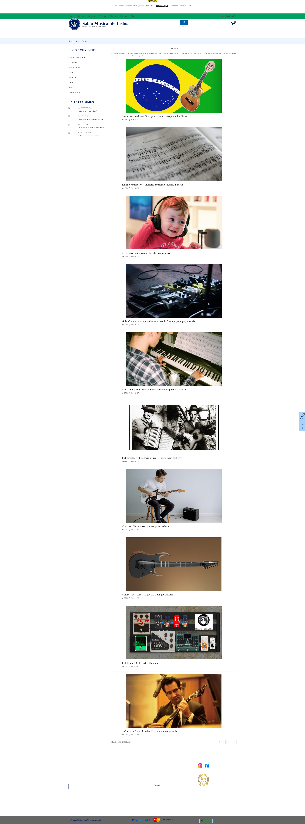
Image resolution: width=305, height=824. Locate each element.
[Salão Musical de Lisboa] (74, 24)
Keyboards (213, 35)
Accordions (103, 31)
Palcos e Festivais (74, 92)
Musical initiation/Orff (87, 35)
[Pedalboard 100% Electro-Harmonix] (174, 632)
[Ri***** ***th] (69, 116)
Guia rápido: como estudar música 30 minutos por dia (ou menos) (155, 389)
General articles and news (77, 57)
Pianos (159, 35)
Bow (163, 31)
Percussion (129, 35)
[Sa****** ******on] (69, 108)
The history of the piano (166, 777)
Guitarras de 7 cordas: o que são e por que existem (147, 594)
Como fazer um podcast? (88, 111)
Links (73, 768)
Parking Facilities (77, 777)
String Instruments (190, 31)
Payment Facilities (78, 781)
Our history (161, 774)
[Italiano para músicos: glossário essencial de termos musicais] (174, 154)
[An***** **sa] (69, 124)
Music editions (224, 31)
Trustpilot (157, 785)
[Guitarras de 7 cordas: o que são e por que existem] (174, 564)
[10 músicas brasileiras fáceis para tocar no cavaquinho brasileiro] (174, 86)
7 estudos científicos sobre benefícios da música (146, 253)
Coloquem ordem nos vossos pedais (92, 128)
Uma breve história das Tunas (90, 136)
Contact (160, 765)
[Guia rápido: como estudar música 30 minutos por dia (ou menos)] (174, 359)
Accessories (77, 31)
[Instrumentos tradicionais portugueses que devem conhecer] (174, 427)
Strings (71, 72)
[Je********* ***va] (69, 133)
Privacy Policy (76, 771)
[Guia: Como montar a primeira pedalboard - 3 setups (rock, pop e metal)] (174, 291)
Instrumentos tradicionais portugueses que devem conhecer (152, 457)
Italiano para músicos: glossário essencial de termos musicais (152, 184)
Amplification (73, 62)
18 (229, 742)
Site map (160, 768)
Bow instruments (74, 67)
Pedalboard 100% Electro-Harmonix (140, 663)
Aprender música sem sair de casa (91, 119)
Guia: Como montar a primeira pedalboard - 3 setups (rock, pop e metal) (158, 321)
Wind (184, 35)
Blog (158, 781)
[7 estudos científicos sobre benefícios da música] (174, 222)
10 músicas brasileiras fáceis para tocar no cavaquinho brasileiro (154, 116)
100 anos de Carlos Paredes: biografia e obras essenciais (150, 731)
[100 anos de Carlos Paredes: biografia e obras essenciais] (174, 701)
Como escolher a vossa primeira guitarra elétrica (146, 526)
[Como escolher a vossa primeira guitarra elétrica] (174, 496)
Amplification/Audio (136, 31)
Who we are (161, 771)
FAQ (73, 765)
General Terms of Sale (79, 774)
